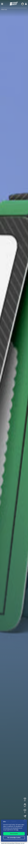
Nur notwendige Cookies (14, 837)
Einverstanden (14, 833)
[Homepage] (14, 3)
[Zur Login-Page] (26, 4)
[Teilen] (25, 816)
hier (17, 830)
